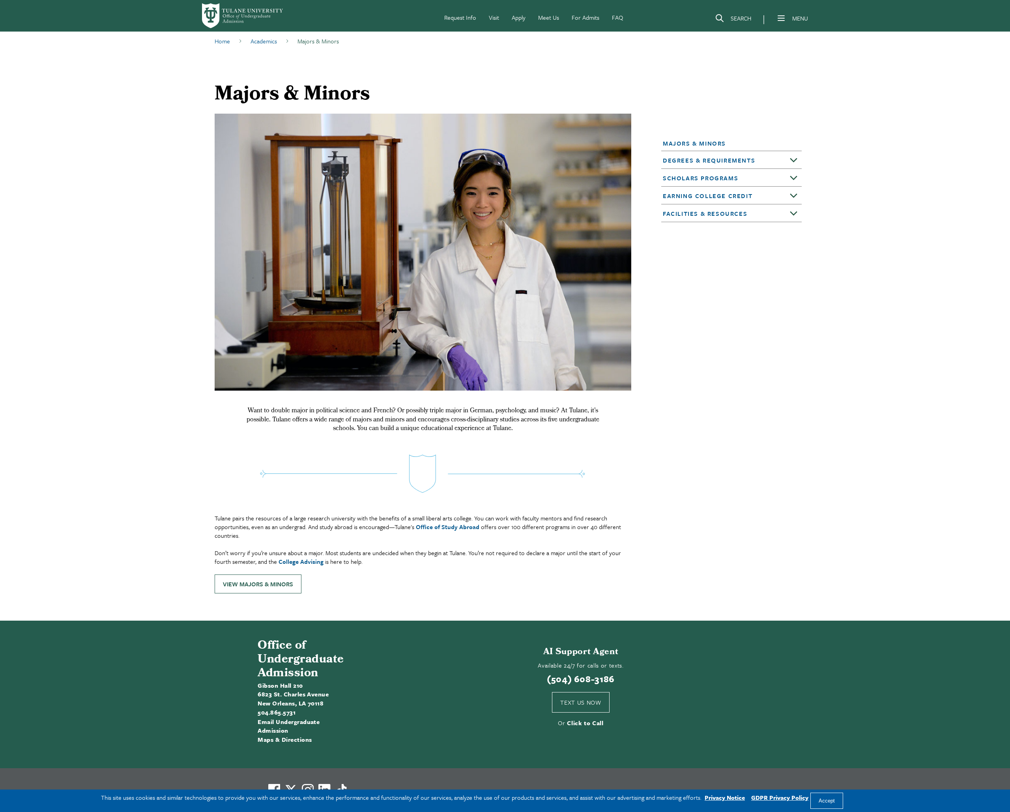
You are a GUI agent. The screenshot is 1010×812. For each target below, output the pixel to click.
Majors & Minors (694, 143)
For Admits (585, 17)
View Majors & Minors (258, 584)
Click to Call (585, 722)
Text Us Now (580, 702)
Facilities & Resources (705, 213)
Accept (827, 801)
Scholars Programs (700, 178)
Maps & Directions (285, 739)
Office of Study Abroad (447, 526)
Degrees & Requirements (709, 160)
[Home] (243, 15)
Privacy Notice (725, 797)
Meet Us (548, 17)
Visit (494, 17)
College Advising (301, 561)
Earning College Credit (707, 195)
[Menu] (781, 18)
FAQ (617, 17)
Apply (519, 17)
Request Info (460, 17)
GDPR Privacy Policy (779, 797)
